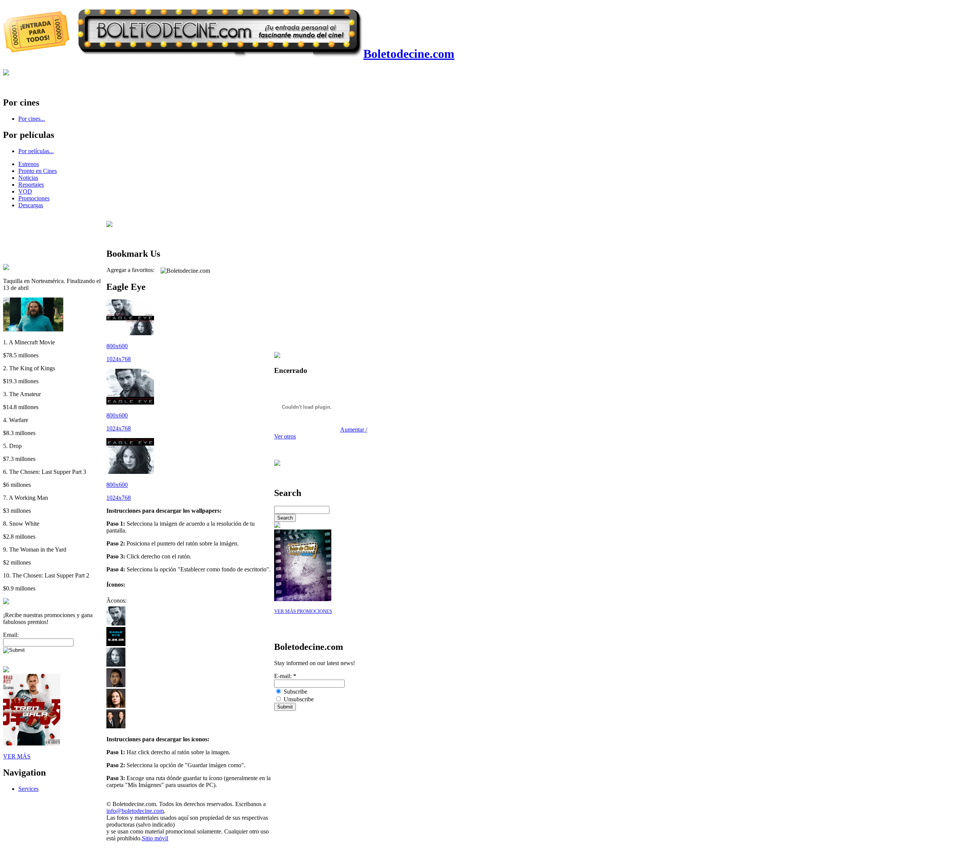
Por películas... (36, 151)
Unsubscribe (298, 699)
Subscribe (294, 691)
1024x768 (118, 359)
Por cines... (31, 118)
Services (28, 788)
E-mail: (285, 676)
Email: (11, 635)
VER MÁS (16, 756)
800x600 (117, 346)
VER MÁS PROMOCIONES (303, 611)
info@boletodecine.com (135, 811)
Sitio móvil (155, 838)
